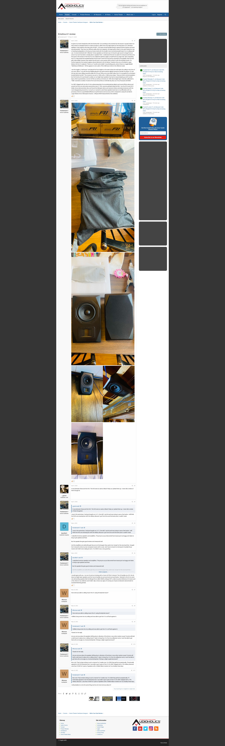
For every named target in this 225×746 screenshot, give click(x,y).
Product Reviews (85, 14)
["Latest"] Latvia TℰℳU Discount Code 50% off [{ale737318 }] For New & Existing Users (154, 108)
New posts (61, 18)
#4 (134, 501)
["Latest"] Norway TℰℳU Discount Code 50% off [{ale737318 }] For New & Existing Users (154, 99)
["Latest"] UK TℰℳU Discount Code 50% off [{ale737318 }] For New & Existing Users (153, 71)
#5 (134, 523)
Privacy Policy (100, 732)
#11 (134, 670)
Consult (74, 14)
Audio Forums (64, 725)
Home (61, 14)
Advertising (100, 725)
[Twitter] (145, 730)
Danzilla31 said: (76, 557)
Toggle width (63, 740)
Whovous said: (76, 610)
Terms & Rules (163, 742)
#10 (134, 644)
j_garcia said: (75, 506)
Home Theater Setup (66, 734)
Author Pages (100, 727)
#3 (134, 485)
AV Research (97, 14)
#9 (134, 621)
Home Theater (118, 14)
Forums (67, 14)
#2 (134, 100)
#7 (134, 589)
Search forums (70, 18)
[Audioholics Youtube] (140, 730)
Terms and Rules (101, 730)
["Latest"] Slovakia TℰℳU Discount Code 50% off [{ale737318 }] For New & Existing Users (154, 81)
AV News (107, 14)
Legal (98, 729)
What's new (130, 14)
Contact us (99, 734)
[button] (78, 15)
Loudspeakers (146, 104)
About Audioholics (101, 723)
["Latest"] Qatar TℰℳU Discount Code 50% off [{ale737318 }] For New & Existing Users (154, 90)
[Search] (165, 15)
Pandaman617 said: (77, 527)
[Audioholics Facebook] (135, 730)
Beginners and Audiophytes (149, 76)
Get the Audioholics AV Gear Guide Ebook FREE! (153, 128)
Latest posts (143, 66)
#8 (134, 605)
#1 (134, 40)
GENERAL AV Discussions (148, 86)
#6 (134, 553)
